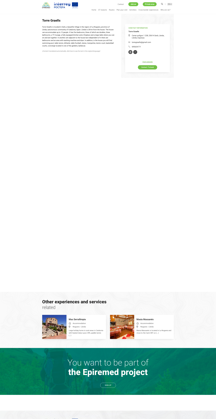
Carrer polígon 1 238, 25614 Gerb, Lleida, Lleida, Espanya (148, 36)
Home (94, 10)
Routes (112, 10)
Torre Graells (61, 18)
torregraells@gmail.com (141, 42)
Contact (121, 4)
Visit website (147, 61)
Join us (133, 4)
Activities (132, 10)
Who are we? (165, 10)
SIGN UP (108, 385)
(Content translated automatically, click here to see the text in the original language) (71, 51)
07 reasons (102, 10)
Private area (149, 4)
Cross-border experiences (148, 10)
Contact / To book (147, 67)
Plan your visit (122, 10)
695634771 (136, 47)
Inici (43, 18)
